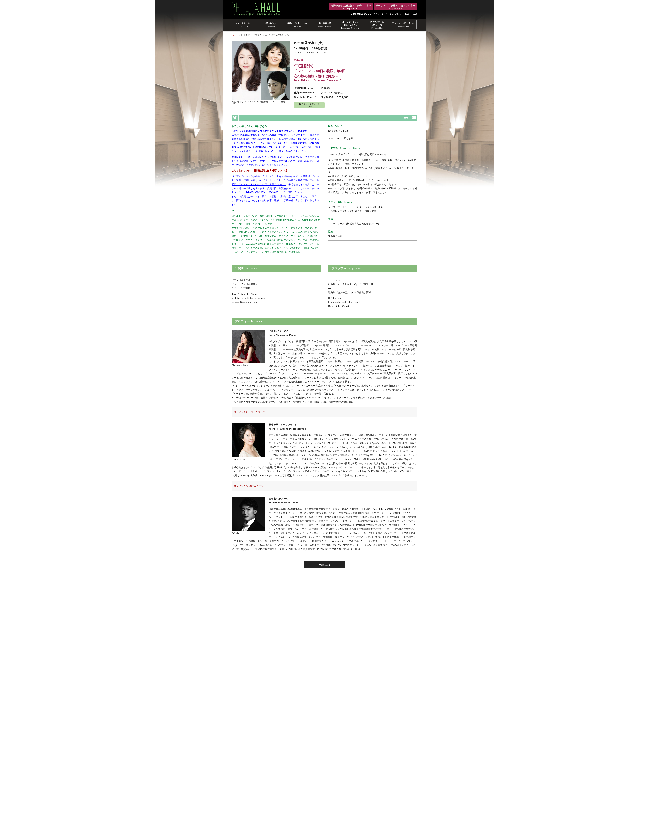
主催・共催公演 (324, 24)
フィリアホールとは (244, 24)
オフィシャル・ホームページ (249, 412)
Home (234, 35)
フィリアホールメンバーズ (377, 25)
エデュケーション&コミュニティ (350, 25)
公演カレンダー (271, 24)
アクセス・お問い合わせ (403, 24)
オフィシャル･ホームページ (249, 485)
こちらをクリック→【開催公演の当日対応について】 (260, 170)
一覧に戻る (324, 564)
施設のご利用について (297, 24)
